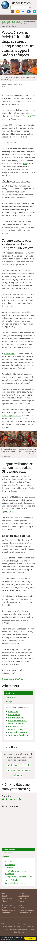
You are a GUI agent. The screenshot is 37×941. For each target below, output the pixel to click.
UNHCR (12, 512)
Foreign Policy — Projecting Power (18, 877)
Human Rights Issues (17, 732)
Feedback (6, 913)
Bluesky (13, 765)
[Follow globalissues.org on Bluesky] (23, 11)
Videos (21, 907)
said (25, 163)
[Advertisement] (18, 826)
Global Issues (21, 3)
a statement (9, 353)
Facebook (24, 765)
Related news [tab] (12, 693)
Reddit (19, 775)
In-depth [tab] (9, 701)
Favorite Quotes (24, 913)
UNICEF (31, 116)
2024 (13, 22)
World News (7, 898)
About (4, 901)
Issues (4, 895)
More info (13, 939)
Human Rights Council (11, 415)
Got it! (30, 938)
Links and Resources (26, 910)
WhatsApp (25, 770)
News (8, 22)
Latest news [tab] (11, 697)
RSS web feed (23, 895)
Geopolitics (13, 711)
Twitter (12, 770)
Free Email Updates (9, 907)
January (18, 22)
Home (3, 22)
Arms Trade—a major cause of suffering (15, 872)
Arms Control (14, 714)
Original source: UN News (12, 679)
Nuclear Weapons (16, 717)
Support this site (8, 910)
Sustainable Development (19, 735)
